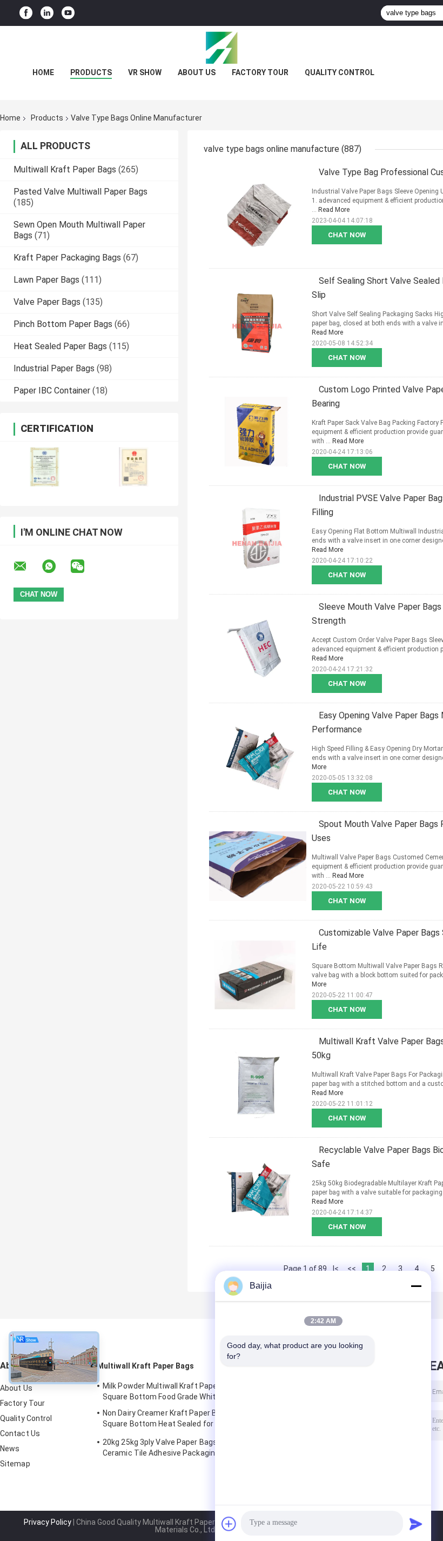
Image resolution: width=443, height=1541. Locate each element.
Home (43, 72)
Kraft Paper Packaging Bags (67, 257)
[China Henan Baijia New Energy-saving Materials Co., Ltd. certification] (44, 466)
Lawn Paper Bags (46, 280)
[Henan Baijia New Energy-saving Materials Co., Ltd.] (221, 47)
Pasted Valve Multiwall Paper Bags (80, 191)
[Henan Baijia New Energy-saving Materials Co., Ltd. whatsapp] (55, 566)
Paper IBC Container (52, 390)
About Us (197, 72)
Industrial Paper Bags (54, 368)
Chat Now (347, 235)
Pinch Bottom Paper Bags (63, 324)
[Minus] (416, 1285)
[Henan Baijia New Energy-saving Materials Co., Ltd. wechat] (84, 566)
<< (351, 1268)
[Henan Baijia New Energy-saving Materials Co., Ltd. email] (27, 566)
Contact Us (20, 1433)
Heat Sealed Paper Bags (60, 346)
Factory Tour (260, 72)
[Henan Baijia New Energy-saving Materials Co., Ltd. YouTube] (68, 13)
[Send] (416, 1524)
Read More (334, 210)
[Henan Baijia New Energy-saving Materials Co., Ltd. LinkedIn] (47, 13)
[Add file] (229, 1524)
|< (336, 1268)
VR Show (145, 72)
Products (91, 72)
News (9, 1448)
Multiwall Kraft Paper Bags (65, 169)
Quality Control (339, 72)
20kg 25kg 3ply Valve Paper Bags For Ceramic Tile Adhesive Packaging (166, 1447)
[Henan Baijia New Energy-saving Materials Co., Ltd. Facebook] (26, 13)
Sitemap (15, 1463)
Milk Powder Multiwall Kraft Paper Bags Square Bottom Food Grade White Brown (173, 1391)
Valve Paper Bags (47, 302)
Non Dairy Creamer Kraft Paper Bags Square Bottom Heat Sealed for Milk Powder (166, 1420)
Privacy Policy (47, 1522)
